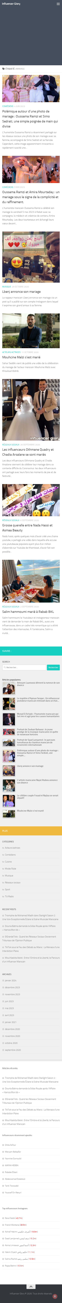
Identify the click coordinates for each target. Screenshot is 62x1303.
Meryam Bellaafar (13, 1152)
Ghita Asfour (10, 1145)
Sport (7, 889)
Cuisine (8, 861)
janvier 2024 (10, 980)
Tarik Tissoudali (12, 1186)
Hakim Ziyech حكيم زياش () (20, 1252)
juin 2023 (9, 1001)
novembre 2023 (12, 994)
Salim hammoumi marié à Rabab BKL (28, 612)
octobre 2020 (11, 1043)
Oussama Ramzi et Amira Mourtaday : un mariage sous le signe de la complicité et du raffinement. (31, 197)
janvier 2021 (10, 1022)
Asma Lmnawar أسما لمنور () (20, 1245)
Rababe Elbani (11, 1172)
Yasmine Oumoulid (13, 1158)
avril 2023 (9, 1015)
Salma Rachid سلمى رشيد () (20, 1259)
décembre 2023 (12, 987)
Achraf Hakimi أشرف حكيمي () (21, 1231)
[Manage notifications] (55, 1296)
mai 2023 (9, 1008)
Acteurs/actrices (11, 352)
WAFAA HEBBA (11, 1165)
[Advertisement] (31, 33)
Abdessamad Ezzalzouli (15, 1179)
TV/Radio (9, 896)
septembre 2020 (13, 1050)
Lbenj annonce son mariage (21, 292)
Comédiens (7, 106)
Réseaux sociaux (10, 444)
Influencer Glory (11, 3)
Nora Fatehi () (14, 1218)
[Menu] (58, 4)
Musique (6, 286)
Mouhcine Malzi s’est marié (21, 357)
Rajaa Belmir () (14, 1265)
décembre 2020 (12, 1029)
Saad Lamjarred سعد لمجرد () (20, 1238)
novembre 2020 (12, 1036)
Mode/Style (10, 868)
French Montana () (16, 1225)
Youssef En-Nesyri (13, 1192)
